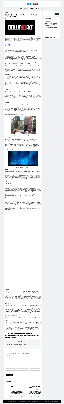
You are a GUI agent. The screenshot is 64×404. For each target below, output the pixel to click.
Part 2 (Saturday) (8, 45)
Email (19, 367)
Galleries (38, 8)
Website (31, 367)
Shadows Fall (13, 337)
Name (7, 367)
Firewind (17, 335)
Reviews (25, 8)
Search (45, 12)
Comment (8, 355)
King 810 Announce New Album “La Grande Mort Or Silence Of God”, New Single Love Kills (51, 24)
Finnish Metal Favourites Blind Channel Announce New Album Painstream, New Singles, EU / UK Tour (51, 28)
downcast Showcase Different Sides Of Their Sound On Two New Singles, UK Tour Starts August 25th (51, 33)
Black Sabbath (16, 333)
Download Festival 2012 (10, 335)
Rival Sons (8, 337)
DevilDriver (23, 333)
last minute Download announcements (29, 323)
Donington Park (29, 333)
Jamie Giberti (8, 18)
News (21, 8)
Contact (42, 8)
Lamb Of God (27, 335)
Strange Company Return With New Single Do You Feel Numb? (16, 385)
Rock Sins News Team (14, 387)
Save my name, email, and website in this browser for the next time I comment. (20, 372)
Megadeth (32, 335)
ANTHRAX (10, 333)
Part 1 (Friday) (8, 44)
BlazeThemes (56, 401)
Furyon (22, 335)
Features (31, 8)
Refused (37, 335)
